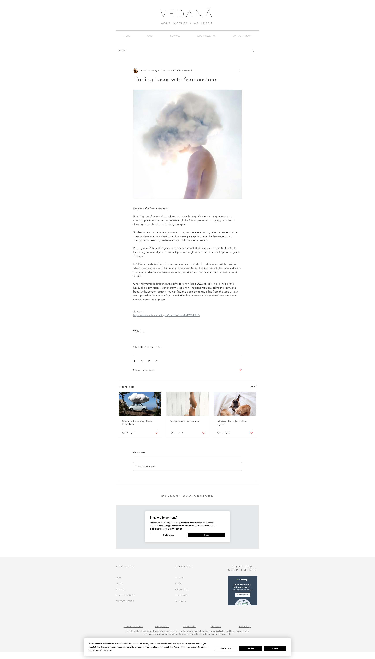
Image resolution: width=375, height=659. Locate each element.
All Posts (122, 50)
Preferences (226, 648)
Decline (251, 648)
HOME (119, 577)
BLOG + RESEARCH (125, 595)
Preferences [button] (106, 650)
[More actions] (240, 70)
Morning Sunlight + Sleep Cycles (232, 422)
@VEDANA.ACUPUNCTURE (187, 495)
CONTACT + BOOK (125, 601)
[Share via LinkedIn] (149, 360)
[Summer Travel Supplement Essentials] (140, 404)
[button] (150, 36)
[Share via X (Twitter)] (141, 360)
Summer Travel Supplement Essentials (138, 422)
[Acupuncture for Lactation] (187, 404)
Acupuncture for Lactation (185, 420)
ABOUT (119, 583)
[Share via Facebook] (134, 360)
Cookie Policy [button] (167, 647)
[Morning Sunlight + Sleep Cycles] (235, 404)
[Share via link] (156, 360)
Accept (275, 648)
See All (253, 386)
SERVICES (121, 589)
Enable (206, 535)
